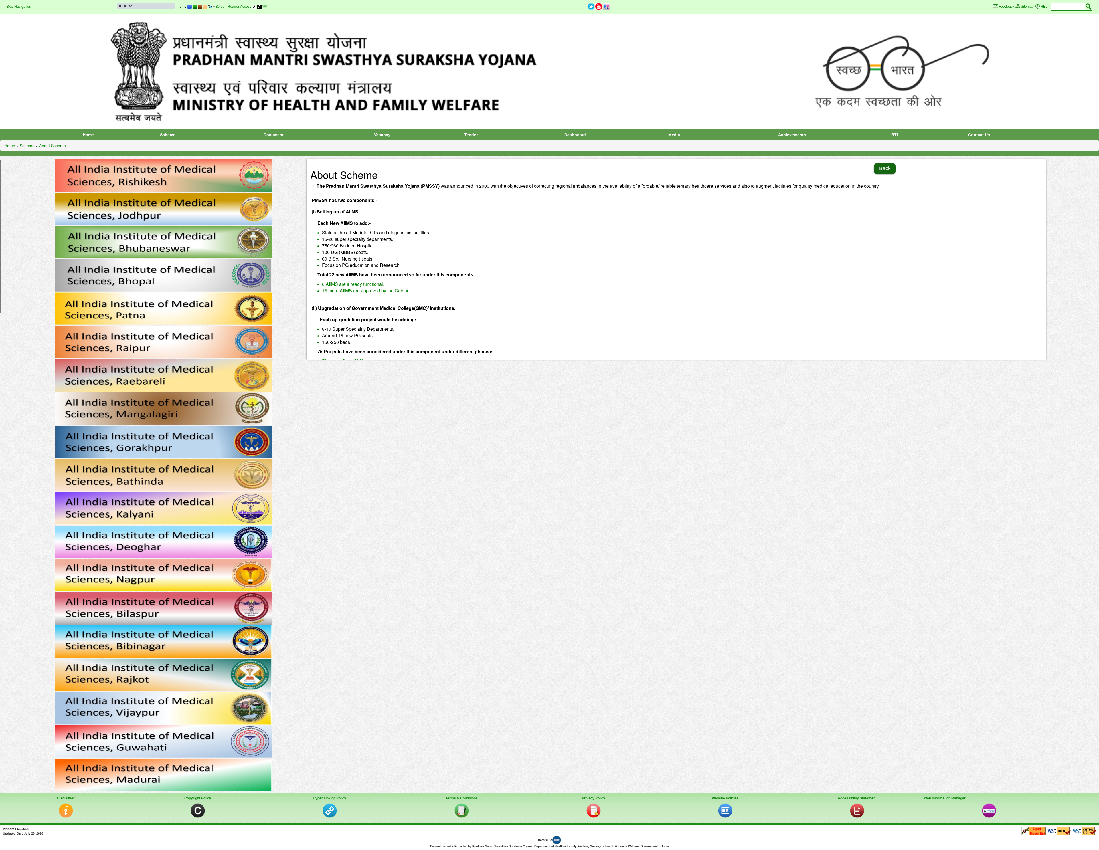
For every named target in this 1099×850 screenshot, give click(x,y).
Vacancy (382, 134)
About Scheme (52, 145)
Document (274, 134)
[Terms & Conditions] (461, 810)
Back (885, 168)
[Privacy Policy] (593, 810)
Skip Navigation (19, 6)
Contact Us (979, 134)
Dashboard (575, 134)
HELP (1045, 7)
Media (674, 134)
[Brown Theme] (200, 6)
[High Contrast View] (259, 6)
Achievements (792, 134)
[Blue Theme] (189, 6)
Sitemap (1027, 7)
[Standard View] (254, 6)
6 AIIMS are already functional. (353, 284)
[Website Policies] (725, 810)
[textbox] (1068, 6)
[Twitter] (591, 5)
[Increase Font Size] (120, 5)
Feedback (1006, 7)
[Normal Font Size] (125, 5)
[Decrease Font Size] (130, 5)
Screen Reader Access (233, 6)
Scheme (167, 134)
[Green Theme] (195, 6)
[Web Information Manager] (989, 810)
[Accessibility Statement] (857, 810)
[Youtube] (598, 5)
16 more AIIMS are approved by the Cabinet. (367, 290)
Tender (471, 134)
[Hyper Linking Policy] (330, 810)
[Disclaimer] (66, 810)
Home (88, 134)
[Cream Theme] (205, 6)
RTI (894, 134)
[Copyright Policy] (198, 810)
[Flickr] (606, 5)
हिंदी (265, 6)
